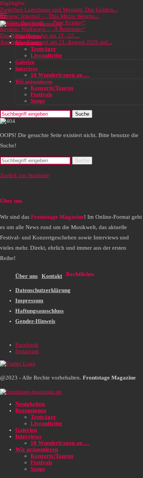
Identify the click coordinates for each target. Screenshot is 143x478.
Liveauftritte (46, 55)
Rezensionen (28, 42)
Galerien (24, 62)
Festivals (41, 94)
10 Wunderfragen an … (60, 75)
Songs (38, 101)
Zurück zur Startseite (24, 175)
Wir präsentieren (33, 81)
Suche (82, 114)
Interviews (26, 68)
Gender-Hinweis (35, 321)
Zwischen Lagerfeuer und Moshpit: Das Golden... (59, 9)
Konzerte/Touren (52, 88)
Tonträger (43, 49)
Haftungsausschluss (39, 311)
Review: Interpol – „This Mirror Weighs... (49, 16)
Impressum (29, 300)
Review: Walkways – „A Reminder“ (42, 29)
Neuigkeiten (28, 36)
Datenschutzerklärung (43, 290)
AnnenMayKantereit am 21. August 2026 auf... (56, 42)
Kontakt (52, 276)
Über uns (26, 276)
